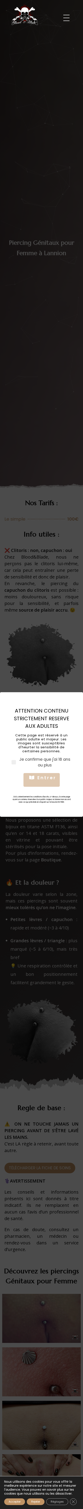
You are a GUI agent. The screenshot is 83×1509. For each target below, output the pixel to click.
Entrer (46, 778)
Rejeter (35, 1501)
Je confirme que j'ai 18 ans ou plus (44, 762)
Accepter (15, 1501)
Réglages (57, 1501)
